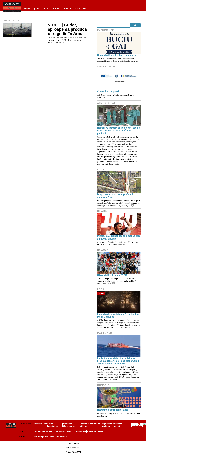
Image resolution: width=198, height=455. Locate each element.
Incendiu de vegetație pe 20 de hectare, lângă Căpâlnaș (118, 315)
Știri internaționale (63, 431)
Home (27, 8)
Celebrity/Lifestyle (95, 431)
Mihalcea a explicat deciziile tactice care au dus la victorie (118, 237)
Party (67, 8)
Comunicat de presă (108, 91)
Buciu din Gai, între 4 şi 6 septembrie (117, 55)
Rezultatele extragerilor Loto (112, 410)
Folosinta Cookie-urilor (69, 425)
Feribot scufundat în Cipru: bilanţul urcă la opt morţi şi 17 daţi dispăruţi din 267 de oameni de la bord (118, 361)
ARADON (7, 21)
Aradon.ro (25, 424)
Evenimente (105, 30)
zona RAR (17, 21)
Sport (57, 8)
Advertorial (106, 66)
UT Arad (103, 211)
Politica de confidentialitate (51, 425)
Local (101, 169)
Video (46, 8)
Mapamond (104, 333)
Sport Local (48, 437)
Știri (21, 431)
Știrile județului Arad (43, 431)
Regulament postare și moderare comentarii (112, 425)
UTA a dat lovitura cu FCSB (112, 275)
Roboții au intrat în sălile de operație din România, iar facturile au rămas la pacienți (118, 131)
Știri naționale (79, 431)
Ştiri (36, 8)
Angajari (80, 8)
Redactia (38, 424)
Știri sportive (61, 437)
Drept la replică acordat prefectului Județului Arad (116, 195)
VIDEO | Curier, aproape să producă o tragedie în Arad (67, 29)
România (103, 385)
